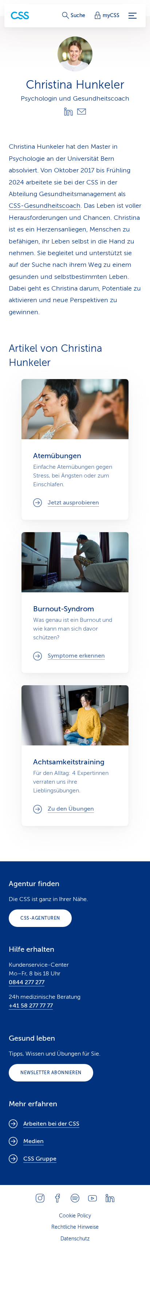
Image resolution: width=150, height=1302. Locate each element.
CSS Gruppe (39, 1158)
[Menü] (132, 15)
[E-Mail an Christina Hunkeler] (81, 111)
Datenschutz (75, 1238)
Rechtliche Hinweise (75, 1227)
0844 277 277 (26, 982)
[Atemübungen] (75, 449)
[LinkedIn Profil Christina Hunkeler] (68, 111)
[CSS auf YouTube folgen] (92, 1198)
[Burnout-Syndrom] (75, 602)
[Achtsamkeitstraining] (75, 755)
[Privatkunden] (20, 15)
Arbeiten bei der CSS (51, 1123)
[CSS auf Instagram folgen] (40, 1198)
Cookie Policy (75, 1216)
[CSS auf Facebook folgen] (57, 1198)
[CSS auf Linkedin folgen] (110, 1198)
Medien (33, 1141)
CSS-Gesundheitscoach (44, 205)
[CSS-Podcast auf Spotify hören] (75, 1198)
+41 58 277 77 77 (31, 1005)
